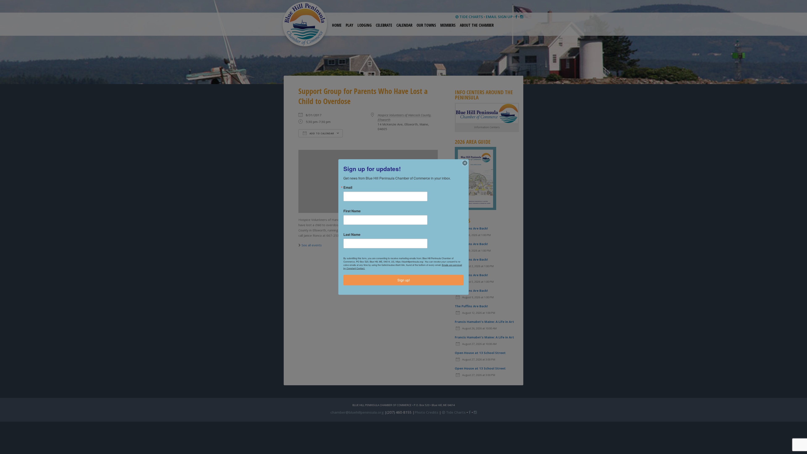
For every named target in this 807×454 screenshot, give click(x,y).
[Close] (464, 163)
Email (347, 187)
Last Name (351, 234)
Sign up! (403, 280)
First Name (352, 211)
